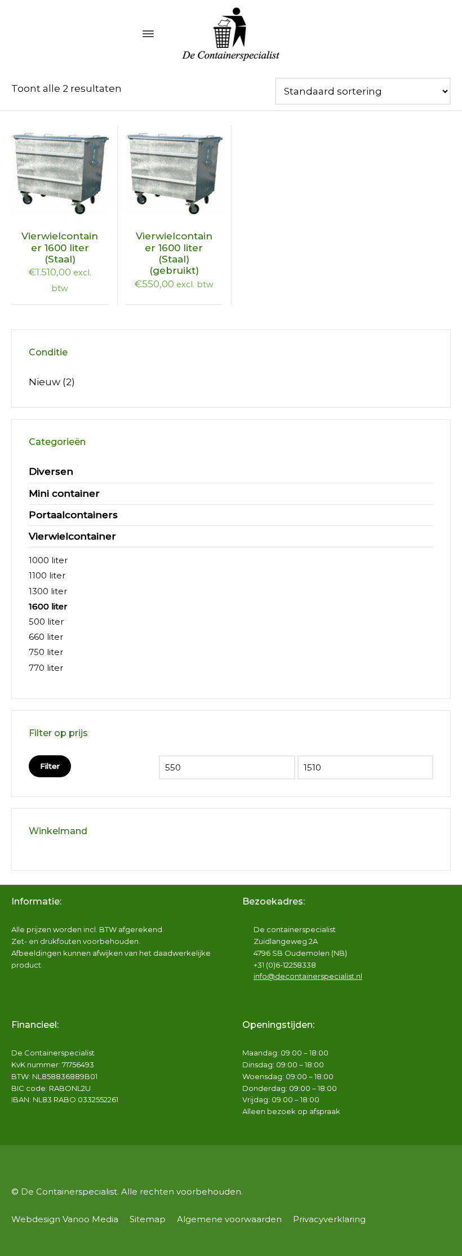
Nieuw (44, 382)
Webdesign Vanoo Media (64, 1219)
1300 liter (48, 591)
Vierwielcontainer (72, 536)
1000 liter (48, 560)
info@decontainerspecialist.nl (308, 976)
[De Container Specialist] (231, 34)
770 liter (46, 668)
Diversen (51, 471)
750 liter (46, 652)
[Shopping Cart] (443, 33)
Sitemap (148, 1219)
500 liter (46, 622)
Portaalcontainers (73, 514)
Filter (50, 765)
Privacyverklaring (329, 1219)
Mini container (64, 493)
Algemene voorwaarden (229, 1219)
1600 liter (48, 607)
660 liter (46, 637)
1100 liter (47, 576)
